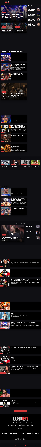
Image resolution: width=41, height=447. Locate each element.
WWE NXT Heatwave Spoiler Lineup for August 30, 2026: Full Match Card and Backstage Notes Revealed (18, 126)
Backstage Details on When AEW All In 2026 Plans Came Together (23, 347)
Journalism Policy (29, 433)
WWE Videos (2, 60)
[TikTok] (30, 431)
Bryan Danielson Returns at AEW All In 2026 (12, 238)
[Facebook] (7, 431)
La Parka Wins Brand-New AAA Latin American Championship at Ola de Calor (20, 30)
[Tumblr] (21, 431)
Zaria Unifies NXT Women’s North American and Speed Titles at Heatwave (17, 74)
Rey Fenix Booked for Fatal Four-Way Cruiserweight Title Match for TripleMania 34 (18, 199)
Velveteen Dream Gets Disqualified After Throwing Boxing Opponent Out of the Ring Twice (30, 232)
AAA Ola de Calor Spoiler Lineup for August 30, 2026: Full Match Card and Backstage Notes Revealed (25, 280)
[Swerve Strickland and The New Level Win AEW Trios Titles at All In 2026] (38, 9)
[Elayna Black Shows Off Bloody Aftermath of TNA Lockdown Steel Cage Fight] (25, 162)
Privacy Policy (36, 433)
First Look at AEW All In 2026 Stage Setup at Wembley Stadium (6, 166)
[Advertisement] (13, 106)
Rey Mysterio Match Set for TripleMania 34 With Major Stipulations (17, 136)
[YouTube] (19, 431)
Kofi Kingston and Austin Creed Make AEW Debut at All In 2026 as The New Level (31, 15)
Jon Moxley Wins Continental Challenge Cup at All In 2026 (18, 189)
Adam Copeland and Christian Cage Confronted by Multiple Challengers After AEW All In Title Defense (18, 64)
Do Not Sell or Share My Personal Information (20, 439)
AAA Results (1, 309)
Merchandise (15, 433)
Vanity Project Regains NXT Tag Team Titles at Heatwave (18, 54)
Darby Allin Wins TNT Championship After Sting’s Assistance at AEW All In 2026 (13, 17)
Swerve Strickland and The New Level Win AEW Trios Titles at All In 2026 (31, 10)
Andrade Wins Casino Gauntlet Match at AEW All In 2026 (18, 116)
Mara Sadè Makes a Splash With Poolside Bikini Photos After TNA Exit (36, 166)
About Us (20, 433)
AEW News (3, 12)
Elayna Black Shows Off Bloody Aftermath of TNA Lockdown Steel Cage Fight (26, 166)
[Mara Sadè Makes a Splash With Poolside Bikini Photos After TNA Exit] (35, 162)
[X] (10, 431)
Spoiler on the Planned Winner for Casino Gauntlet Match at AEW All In (25, 357)
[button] (35, 2)
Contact (24, 433)
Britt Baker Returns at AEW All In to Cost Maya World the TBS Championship (31, 25)
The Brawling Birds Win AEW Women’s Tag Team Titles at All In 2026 (18, 209)
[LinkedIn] (24, 431)
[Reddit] (27, 431)
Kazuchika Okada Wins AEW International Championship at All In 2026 (6, 30)
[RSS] (33, 431)
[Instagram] (13, 431)
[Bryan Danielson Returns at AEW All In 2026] (12, 233)
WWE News (2, 151)
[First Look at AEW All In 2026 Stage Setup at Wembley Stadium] (5, 162)
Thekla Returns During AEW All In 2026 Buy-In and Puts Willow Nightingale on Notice (31, 20)
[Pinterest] (16, 431)
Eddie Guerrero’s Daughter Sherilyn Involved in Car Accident (25, 366)
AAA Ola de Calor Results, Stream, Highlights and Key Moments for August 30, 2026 (25, 303)
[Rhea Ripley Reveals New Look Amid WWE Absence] (15, 162)
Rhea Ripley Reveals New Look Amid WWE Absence (15, 166)
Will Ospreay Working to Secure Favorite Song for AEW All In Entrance (25, 313)
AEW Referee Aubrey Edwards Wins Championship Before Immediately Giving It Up (30, 237)
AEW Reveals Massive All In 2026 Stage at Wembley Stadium (29, 226)
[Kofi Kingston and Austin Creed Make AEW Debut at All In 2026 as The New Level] (38, 14)
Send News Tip (4, 433)
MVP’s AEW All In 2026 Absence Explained (20, 260)
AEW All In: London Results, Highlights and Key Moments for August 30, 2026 (24, 323)
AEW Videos (30, 18)
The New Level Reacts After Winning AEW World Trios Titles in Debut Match (13, 95)
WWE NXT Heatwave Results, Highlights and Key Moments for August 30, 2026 (17, 146)
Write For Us (10, 433)
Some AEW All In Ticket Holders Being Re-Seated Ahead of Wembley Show (24, 400)
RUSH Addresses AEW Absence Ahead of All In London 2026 (24, 390)
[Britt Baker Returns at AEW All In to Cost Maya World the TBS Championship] (38, 24)
